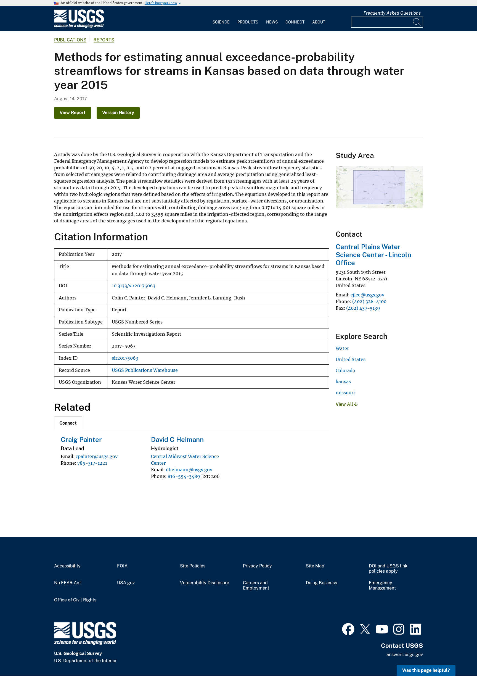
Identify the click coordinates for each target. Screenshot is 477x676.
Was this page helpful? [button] (426, 670)
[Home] (79, 26)
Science (221, 22)
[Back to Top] (457, 656)
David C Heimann (177, 439)
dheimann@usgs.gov (189, 469)
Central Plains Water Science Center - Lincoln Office (373, 255)
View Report (73, 112)
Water (342, 348)
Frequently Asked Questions (392, 13)
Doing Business (321, 582)
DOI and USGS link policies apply (388, 569)
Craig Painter (81, 439)
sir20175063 (125, 358)
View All (345, 404)
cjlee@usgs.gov (367, 295)
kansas (343, 381)
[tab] (68, 422)
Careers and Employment (256, 585)
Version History (118, 112)
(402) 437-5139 (363, 308)
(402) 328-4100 (369, 301)
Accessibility (67, 566)
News (272, 22)
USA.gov (126, 582)
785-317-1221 (92, 463)
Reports (104, 40)
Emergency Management (382, 585)
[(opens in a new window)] (348, 628)
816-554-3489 (184, 476)
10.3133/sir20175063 (133, 285)
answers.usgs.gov (404, 654)
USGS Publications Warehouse (145, 370)
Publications (70, 40)
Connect (294, 22)
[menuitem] (221, 18)
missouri (345, 392)
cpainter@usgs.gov (97, 456)
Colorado (345, 370)
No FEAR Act (67, 582)
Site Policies (192, 566)
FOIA (122, 566)
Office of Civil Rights (75, 600)
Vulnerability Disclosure (204, 582)
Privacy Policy (257, 566)
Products (247, 22)
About (318, 22)
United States (350, 359)
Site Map (315, 566)
